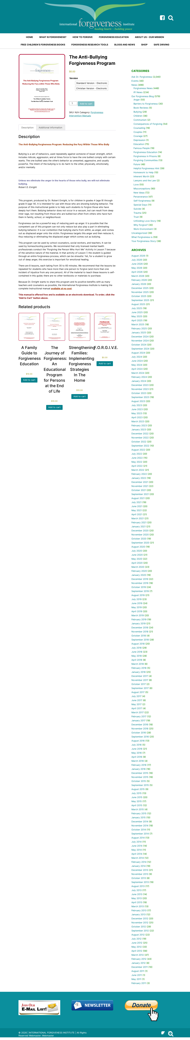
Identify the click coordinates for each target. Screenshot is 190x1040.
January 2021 (138, 526)
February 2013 (138, 910)
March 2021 (137, 518)
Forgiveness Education (145, 152)
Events (135, 80)
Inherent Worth (141, 176)
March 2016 (137, 760)
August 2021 (138, 498)
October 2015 (138, 781)
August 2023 (138, 401)
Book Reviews (141, 107)
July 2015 (136, 793)
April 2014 (136, 853)
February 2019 (138, 619)
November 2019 (139, 583)
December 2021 (139, 482)
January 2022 (138, 478)
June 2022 (137, 457)
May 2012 (136, 946)
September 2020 (140, 542)
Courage (138, 136)
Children (138, 115)
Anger (137, 99)
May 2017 (136, 704)
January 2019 (138, 623)
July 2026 (136, 259)
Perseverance (141, 196)
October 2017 (138, 684)
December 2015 (139, 773)
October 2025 (138, 296)
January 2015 (138, 817)
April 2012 (136, 950)
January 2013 (138, 914)
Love (136, 184)
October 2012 (138, 926)
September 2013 (140, 882)
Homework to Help (144, 172)
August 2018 (138, 643)
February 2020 (139, 571)
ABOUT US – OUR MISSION (149, 37)
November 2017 (139, 680)
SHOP (144, 44)
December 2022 (140, 433)
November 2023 (140, 389)
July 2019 (136, 599)
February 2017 (138, 716)
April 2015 (136, 805)
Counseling (139, 128)
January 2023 (138, 429)
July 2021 (136, 502)
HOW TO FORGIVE (83, 37)
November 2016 (139, 728)
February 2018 (138, 668)
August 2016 (138, 740)
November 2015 (139, 777)
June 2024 (137, 360)
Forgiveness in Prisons (145, 156)
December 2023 (140, 385)
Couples (138, 132)
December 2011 (139, 967)
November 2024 (140, 340)
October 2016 (138, 732)
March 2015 (137, 809)
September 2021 (140, 494)
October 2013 (138, 878)
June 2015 (136, 797)
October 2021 (138, 490)
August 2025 (138, 304)
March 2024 (137, 373)
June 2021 (136, 506)
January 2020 (138, 575)
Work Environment (143, 229)
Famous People (142, 148)
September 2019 (140, 591)
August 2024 (138, 352)
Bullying (138, 111)
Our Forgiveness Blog (142, 96)
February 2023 (139, 425)
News (134, 84)
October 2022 (138, 441)
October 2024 (138, 344)
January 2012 (138, 963)
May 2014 (136, 849)
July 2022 (136, 453)
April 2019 (136, 611)
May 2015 (136, 801)
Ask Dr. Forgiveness (141, 76)
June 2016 (136, 748)
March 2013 (137, 906)
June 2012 (136, 942)
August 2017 (138, 692)
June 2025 (137, 312)
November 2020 (140, 534)
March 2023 (137, 421)
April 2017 (136, 708)
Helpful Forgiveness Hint (146, 168)
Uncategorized (139, 233)
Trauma (137, 212)
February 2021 (138, 522)
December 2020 (140, 530)
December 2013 (139, 870)
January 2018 (138, 672)
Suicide (137, 208)
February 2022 (139, 474)
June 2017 (136, 700)
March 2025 (137, 324)
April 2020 (137, 562)
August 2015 (138, 789)
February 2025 (139, 328)
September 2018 (140, 639)
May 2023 (136, 413)
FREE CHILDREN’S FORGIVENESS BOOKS (43, 44)
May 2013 (136, 898)
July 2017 (136, 696)
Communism (140, 119)
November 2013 (139, 874)
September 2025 (140, 300)
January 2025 (138, 332)
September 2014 (140, 833)
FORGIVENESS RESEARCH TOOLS (89, 44)
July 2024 (136, 356)
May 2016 (136, 752)
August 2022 (138, 449)
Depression (139, 140)
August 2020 (138, 546)
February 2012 (138, 959)
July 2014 (136, 841)
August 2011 (137, 971)
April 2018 (136, 659)
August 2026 (138, 255)
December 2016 (139, 724)
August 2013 (138, 886)
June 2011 (136, 975)
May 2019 (136, 607)
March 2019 (137, 615)
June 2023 (137, 409)
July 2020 (136, 550)
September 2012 (140, 930)
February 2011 (138, 983)
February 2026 (139, 280)
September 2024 (140, 348)
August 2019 (138, 595)
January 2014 (138, 866)
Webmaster (48, 1035)
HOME (29, 37)
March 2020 (137, 566)
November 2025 (140, 292)
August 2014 (138, 837)
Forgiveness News (143, 88)
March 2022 (137, 470)
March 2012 (137, 954)
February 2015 (138, 813)
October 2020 (138, 538)
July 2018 (136, 647)
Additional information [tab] (50, 127)
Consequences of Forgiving (148, 123)
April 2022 (137, 465)
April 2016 (136, 756)
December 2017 (139, 676)
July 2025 (136, 308)
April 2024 (137, 368)
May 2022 (136, 461)
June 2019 (136, 603)
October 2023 (138, 393)
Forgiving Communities (146, 160)
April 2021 (136, 514)
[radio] (91, 83)
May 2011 (136, 979)
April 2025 (137, 320)
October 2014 (138, 829)
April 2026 (137, 271)
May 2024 (136, 364)
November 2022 (140, 437)
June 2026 (137, 263)
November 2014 (139, 825)
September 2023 (140, 397)
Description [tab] (27, 127)
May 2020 (136, 558)
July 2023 (136, 405)
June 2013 (136, 894)
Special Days (140, 204)
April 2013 (136, 902)
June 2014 (136, 845)
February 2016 (138, 765)
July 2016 (136, 744)
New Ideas (139, 192)
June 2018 (136, 651)
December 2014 (139, 821)
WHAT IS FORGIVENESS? (52, 37)
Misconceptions (142, 188)
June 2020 (137, 554)
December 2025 (140, 288)
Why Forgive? (141, 225)
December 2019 (139, 579)
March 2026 (137, 276)
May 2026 (136, 267)
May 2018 (136, 655)
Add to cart (86, 103)
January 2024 (138, 381)
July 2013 (136, 890)
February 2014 (138, 862)
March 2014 (137, 857)
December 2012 (139, 918)
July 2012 (136, 938)
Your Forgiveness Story (143, 241)
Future (137, 164)
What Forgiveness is (141, 237)
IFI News (138, 92)
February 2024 (139, 377)
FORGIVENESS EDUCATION (114, 37)
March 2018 (137, 663)
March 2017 (137, 712)
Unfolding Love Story (145, 220)
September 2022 (140, 445)
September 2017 (140, 688)
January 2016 (138, 769)
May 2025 (136, 316)
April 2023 (137, 417)
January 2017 (138, 720)
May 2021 (136, 510)
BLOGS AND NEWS (124, 44)
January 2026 (138, 284)
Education (139, 144)
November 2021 (139, 486)
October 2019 (138, 587)
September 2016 (140, 736)
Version (73, 78)
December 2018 (139, 627)
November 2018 (139, 631)
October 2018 (138, 635)
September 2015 (140, 785)
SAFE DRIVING (161, 44)
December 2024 (140, 336)
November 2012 (139, 922)
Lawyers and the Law (145, 180)
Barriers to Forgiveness (146, 103)
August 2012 (138, 934)
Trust (136, 216)
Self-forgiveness (142, 200)
